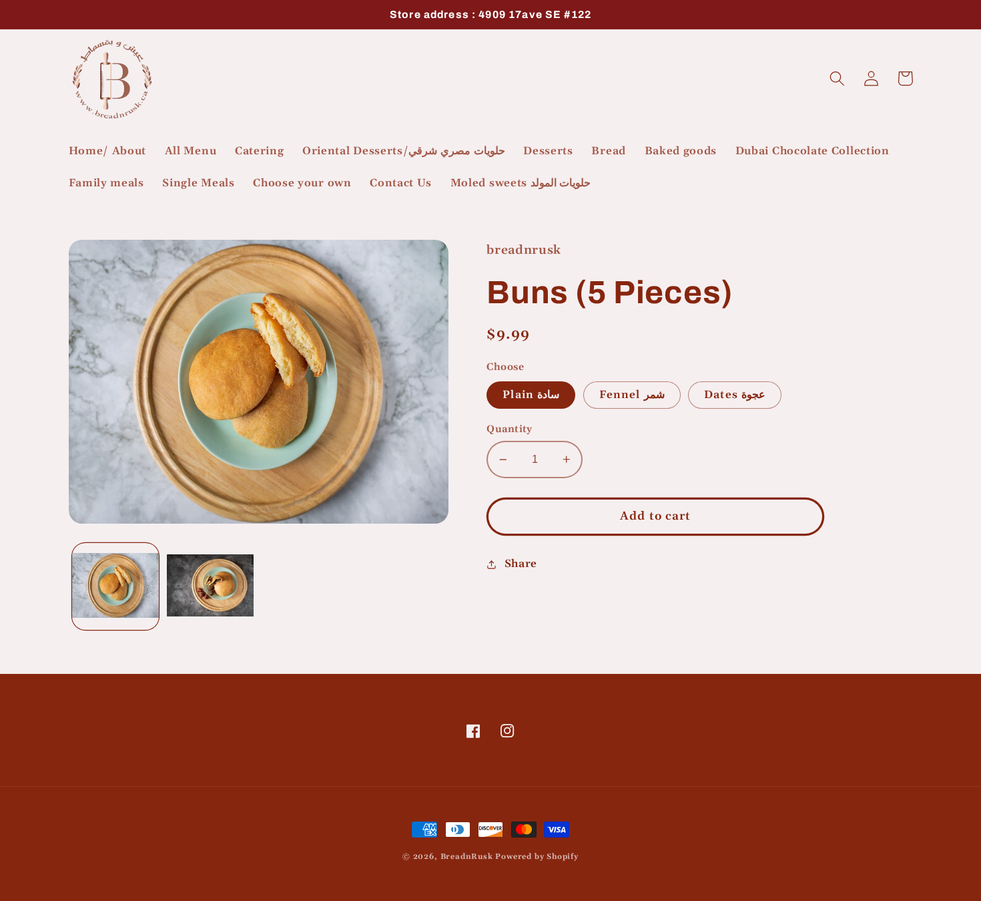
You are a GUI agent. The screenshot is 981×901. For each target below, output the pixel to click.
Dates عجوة (734, 395)
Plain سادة (531, 395)
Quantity (509, 429)
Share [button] (521, 564)
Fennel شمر (632, 395)
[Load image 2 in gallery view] (210, 586)
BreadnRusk (466, 857)
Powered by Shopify (537, 857)
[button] (838, 78)
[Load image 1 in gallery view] (115, 586)
